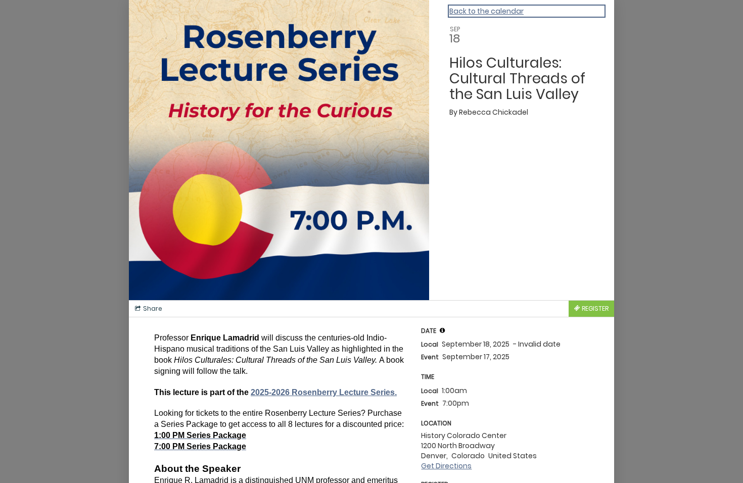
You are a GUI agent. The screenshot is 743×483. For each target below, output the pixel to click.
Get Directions (446, 466)
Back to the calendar (486, 11)
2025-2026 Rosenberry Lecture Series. (324, 392)
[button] (442, 330)
